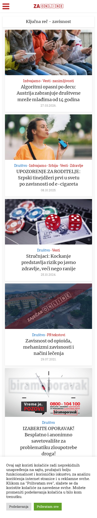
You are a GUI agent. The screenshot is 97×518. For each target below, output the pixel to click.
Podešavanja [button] (18, 506)
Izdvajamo (32, 80)
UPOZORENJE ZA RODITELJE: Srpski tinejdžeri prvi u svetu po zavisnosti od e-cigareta (48, 178)
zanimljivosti (63, 80)
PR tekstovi (56, 334)
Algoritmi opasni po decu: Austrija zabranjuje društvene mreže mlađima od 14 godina (49, 93)
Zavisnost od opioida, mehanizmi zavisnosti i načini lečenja (48, 347)
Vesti (46, 80)
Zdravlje (76, 165)
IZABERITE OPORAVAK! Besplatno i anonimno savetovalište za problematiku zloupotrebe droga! (48, 441)
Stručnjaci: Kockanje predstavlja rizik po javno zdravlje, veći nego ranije (48, 262)
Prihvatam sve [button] (48, 506)
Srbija (53, 165)
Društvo (20, 165)
